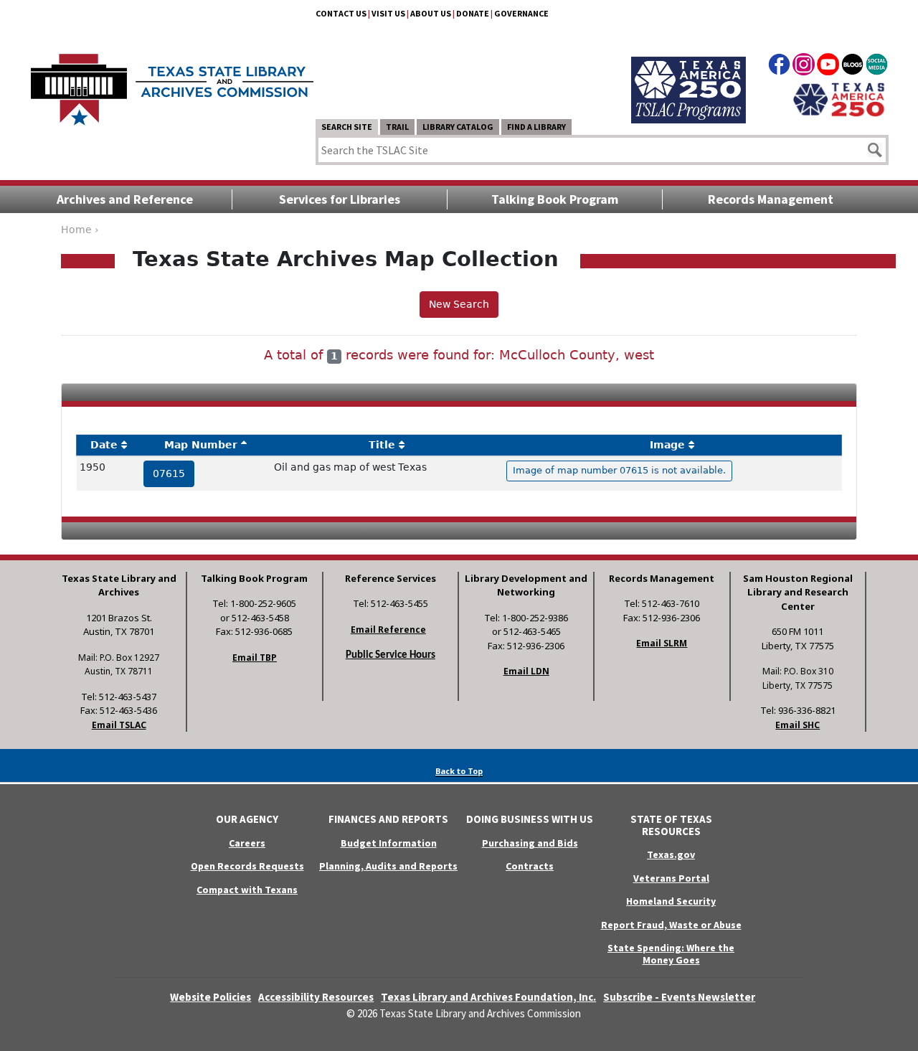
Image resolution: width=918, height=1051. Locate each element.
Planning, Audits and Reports (388, 865)
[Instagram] (803, 66)
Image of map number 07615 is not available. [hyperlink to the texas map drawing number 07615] (619, 470)
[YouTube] (828, 66)
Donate (472, 13)
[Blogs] (852, 66)
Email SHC (797, 725)
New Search (459, 304)
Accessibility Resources (316, 997)
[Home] (172, 82)
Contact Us (341, 13)
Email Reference (388, 629)
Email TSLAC (119, 725)
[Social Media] (877, 66)
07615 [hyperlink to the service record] (169, 473)
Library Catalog (457, 126)
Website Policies (210, 997)
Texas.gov (671, 854)
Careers (247, 842)
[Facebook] (779, 66)
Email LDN (526, 671)
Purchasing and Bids (530, 842)
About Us (430, 13)
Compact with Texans (247, 889)
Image (667, 445)
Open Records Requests (247, 865)
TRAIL (397, 126)
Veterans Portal (671, 878)
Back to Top (459, 770)
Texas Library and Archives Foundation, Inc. (488, 997)
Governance (521, 13)
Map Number (200, 445)
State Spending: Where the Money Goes (670, 953)
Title (382, 445)
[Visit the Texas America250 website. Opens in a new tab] (839, 98)
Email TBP (254, 657)
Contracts (530, 865)
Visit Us (388, 13)
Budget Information (389, 842)
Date (104, 445)
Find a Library (536, 126)
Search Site (346, 126)
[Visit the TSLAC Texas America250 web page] (688, 73)
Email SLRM (661, 643)
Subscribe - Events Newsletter (679, 997)
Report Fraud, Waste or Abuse (671, 924)
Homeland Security (671, 901)
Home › (80, 229)
